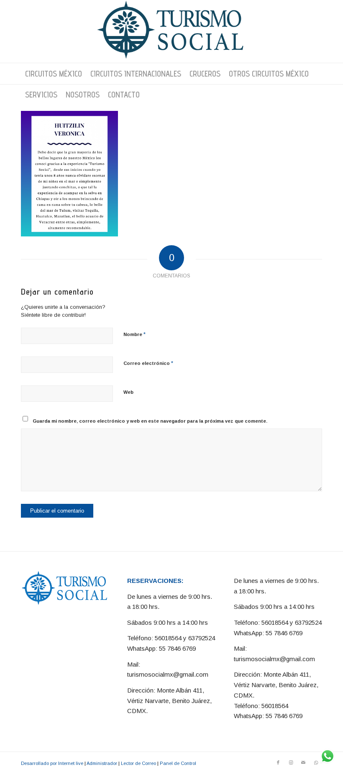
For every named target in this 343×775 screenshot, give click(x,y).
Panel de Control (178, 763)
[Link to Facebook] (278, 762)
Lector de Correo (138, 763)
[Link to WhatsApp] (316, 762)
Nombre (134, 334)
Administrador (102, 763)
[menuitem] (53, 73)
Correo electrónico (148, 363)
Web (128, 392)
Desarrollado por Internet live (52, 763)
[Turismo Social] (171, 31)
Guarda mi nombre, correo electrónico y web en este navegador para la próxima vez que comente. (150, 420)
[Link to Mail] (303, 762)
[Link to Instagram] (290, 762)
